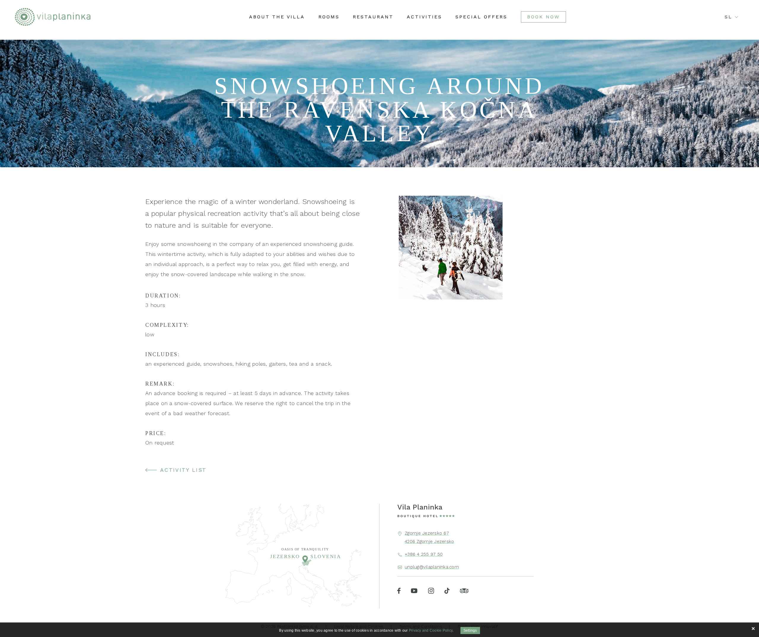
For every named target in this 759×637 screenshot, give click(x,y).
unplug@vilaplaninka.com (432, 567)
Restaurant (373, 17)
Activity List (183, 470)
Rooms (328, 17)
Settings (470, 630)
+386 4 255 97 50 (424, 554)
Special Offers (481, 17)
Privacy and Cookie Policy (430, 630)
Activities (424, 17)
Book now (543, 17)
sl (728, 17)
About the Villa (277, 17)
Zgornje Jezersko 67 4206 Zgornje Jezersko (429, 537)
